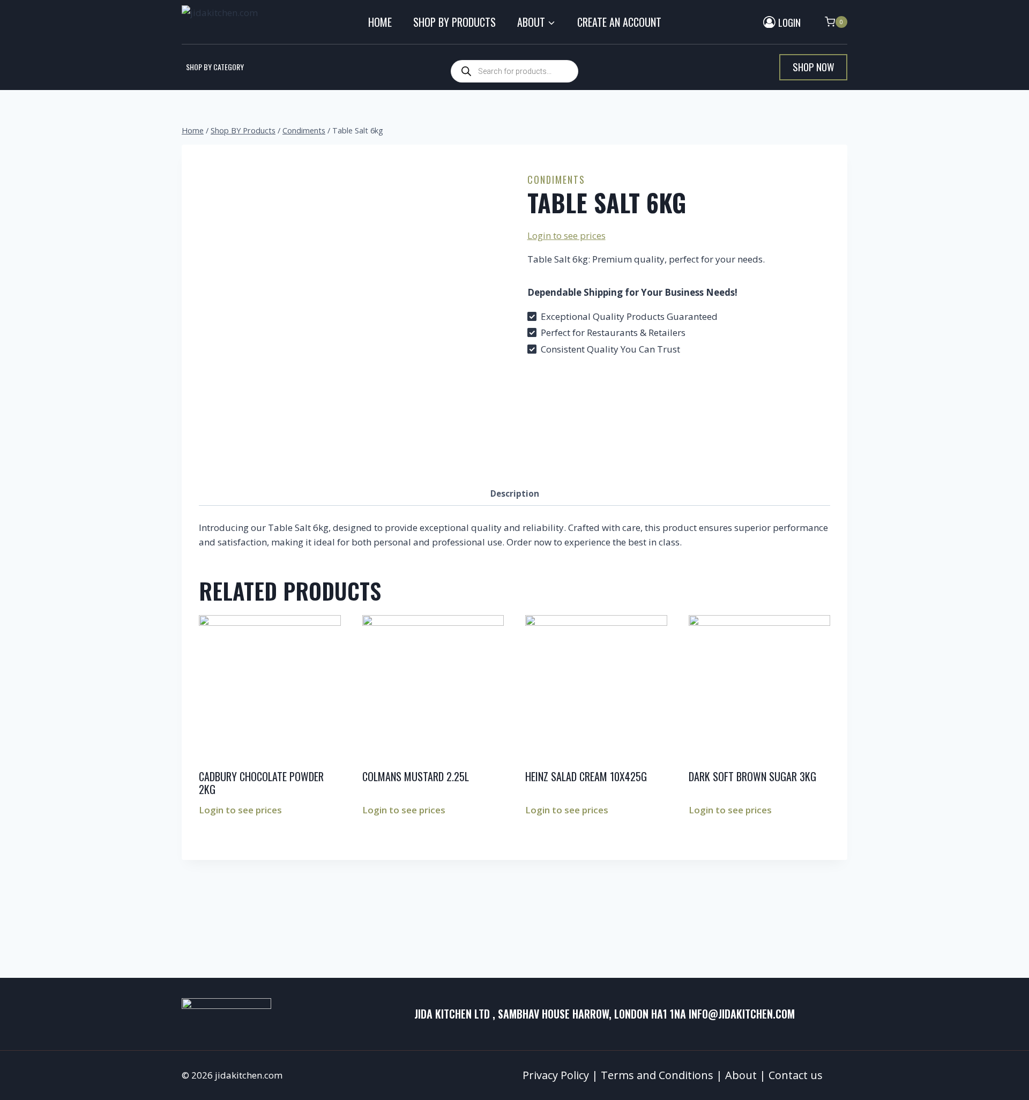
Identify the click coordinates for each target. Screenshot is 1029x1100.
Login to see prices (566, 235)
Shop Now (813, 66)
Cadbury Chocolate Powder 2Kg (261, 782)
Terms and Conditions (657, 1075)
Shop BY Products (454, 22)
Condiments (556, 179)
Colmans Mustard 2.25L (415, 776)
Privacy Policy (556, 1075)
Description (514, 493)
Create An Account (619, 22)
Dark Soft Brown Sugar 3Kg (752, 776)
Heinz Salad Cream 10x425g (586, 776)
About (741, 1075)
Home (380, 22)
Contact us (796, 1075)
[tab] (514, 494)
